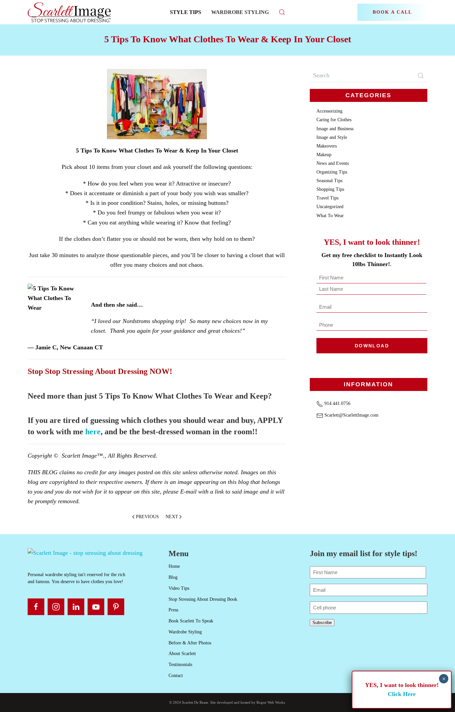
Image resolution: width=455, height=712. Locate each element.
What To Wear (330, 215)
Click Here (402, 694)
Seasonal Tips (329, 180)
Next (172, 516)
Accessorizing (329, 111)
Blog (173, 577)
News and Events (332, 163)
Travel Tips (327, 197)
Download (372, 345)
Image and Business (334, 128)
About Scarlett (182, 653)
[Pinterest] (116, 606)
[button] (282, 12)
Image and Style (331, 137)
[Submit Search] (420, 75)
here (93, 431)
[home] (85, 552)
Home (174, 566)
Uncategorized (329, 206)
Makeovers (326, 146)
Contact (176, 675)
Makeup (323, 154)
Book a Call (392, 12)
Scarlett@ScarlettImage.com (350, 415)
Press (173, 609)
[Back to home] (70, 12)
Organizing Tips (331, 172)
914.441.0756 (336, 403)
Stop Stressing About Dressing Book (203, 599)
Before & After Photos (190, 642)
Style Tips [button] (185, 12)
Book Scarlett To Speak (191, 620)
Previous (147, 516)
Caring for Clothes (333, 119)
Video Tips (179, 588)
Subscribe (322, 622)
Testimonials (180, 664)
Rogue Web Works (270, 702)
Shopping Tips (330, 189)
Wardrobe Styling (240, 12)
